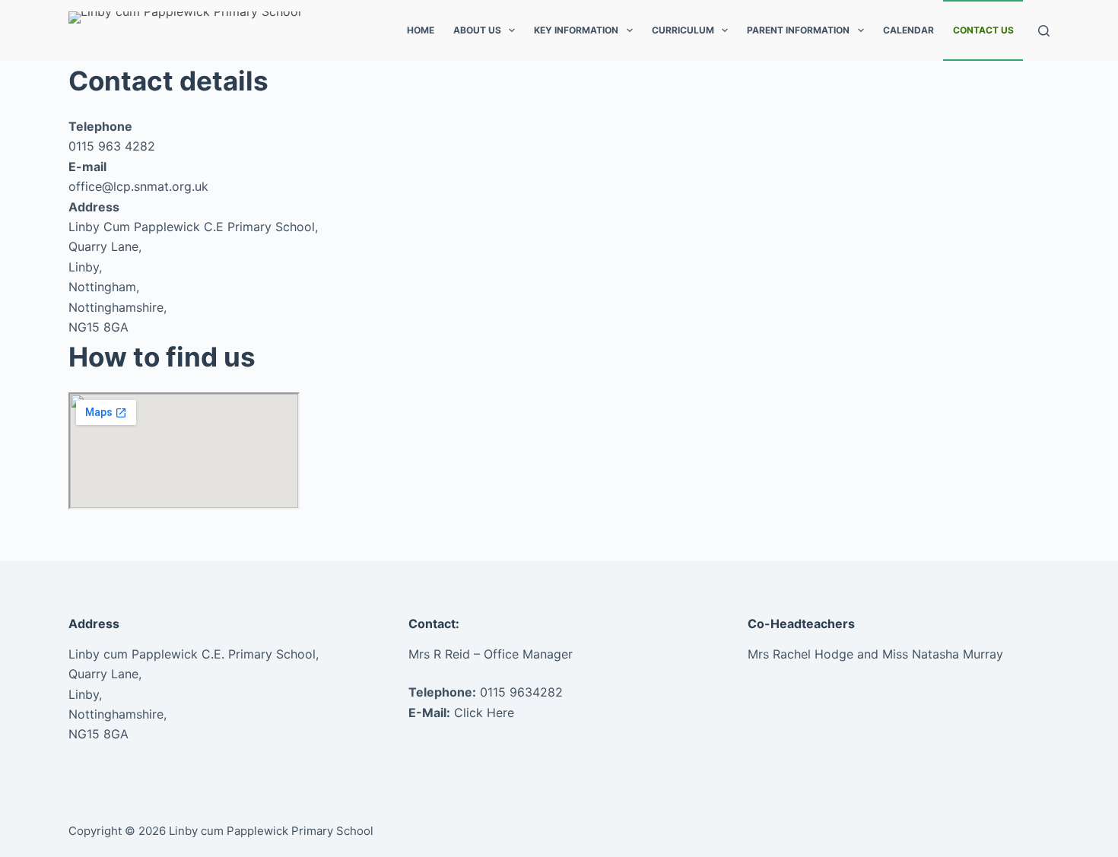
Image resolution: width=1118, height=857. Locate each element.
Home (420, 30)
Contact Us (983, 30)
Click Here (484, 712)
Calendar (908, 30)
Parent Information (798, 30)
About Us (477, 30)
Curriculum (683, 30)
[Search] (1044, 31)
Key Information (576, 30)
